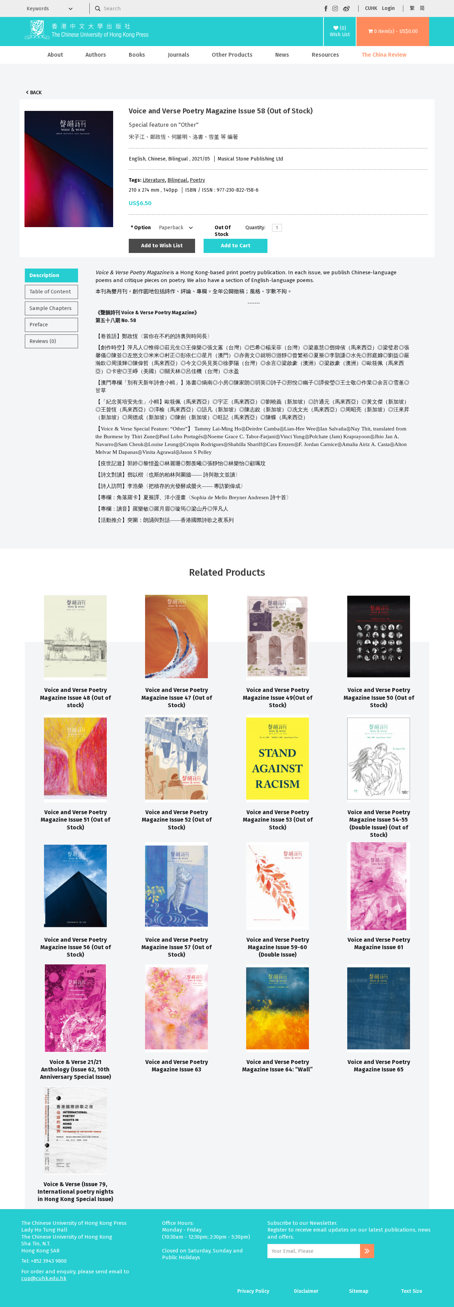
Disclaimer (306, 1291)
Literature (154, 180)
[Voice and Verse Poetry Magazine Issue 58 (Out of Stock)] (69, 167)
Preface (38, 324)
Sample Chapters (50, 308)
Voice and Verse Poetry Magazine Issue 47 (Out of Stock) (177, 698)
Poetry (197, 180)
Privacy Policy (253, 1291)
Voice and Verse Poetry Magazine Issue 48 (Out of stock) (75, 698)
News (282, 54)
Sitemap (359, 1291)
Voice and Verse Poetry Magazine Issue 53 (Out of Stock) (277, 820)
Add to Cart (235, 245)
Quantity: (255, 228)
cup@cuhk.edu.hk (43, 1278)
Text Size (411, 1291)
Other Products (232, 54)
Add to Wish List (162, 245)
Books (137, 54)
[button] (392, 31)
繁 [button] (412, 8)
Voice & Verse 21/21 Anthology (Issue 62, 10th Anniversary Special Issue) (75, 1070)
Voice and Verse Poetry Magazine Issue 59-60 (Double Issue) (278, 947)
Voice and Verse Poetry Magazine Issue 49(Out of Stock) (277, 698)
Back (35, 93)
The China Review (383, 54)
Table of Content (50, 291)
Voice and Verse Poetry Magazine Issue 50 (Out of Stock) (379, 698)
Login (388, 8)
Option (142, 228)
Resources (325, 54)
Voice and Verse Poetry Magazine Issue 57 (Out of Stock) (176, 947)
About (55, 54)
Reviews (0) (42, 341)
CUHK (371, 8)
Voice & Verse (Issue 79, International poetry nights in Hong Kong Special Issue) (76, 1192)
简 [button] (422, 8)
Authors (95, 54)
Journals (178, 54)
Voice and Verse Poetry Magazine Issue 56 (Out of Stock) (75, 947)
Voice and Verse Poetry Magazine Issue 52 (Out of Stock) (176, 820)
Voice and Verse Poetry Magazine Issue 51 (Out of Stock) (75, 820)
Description (44, 275)
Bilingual (177, 180)
